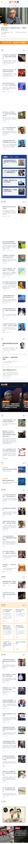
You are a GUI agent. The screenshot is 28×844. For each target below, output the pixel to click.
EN (9, 5)
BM (12, 5)
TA (18, 5)
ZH (15, 5)
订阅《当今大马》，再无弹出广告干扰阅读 (14, 43)
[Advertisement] (14, 102)
